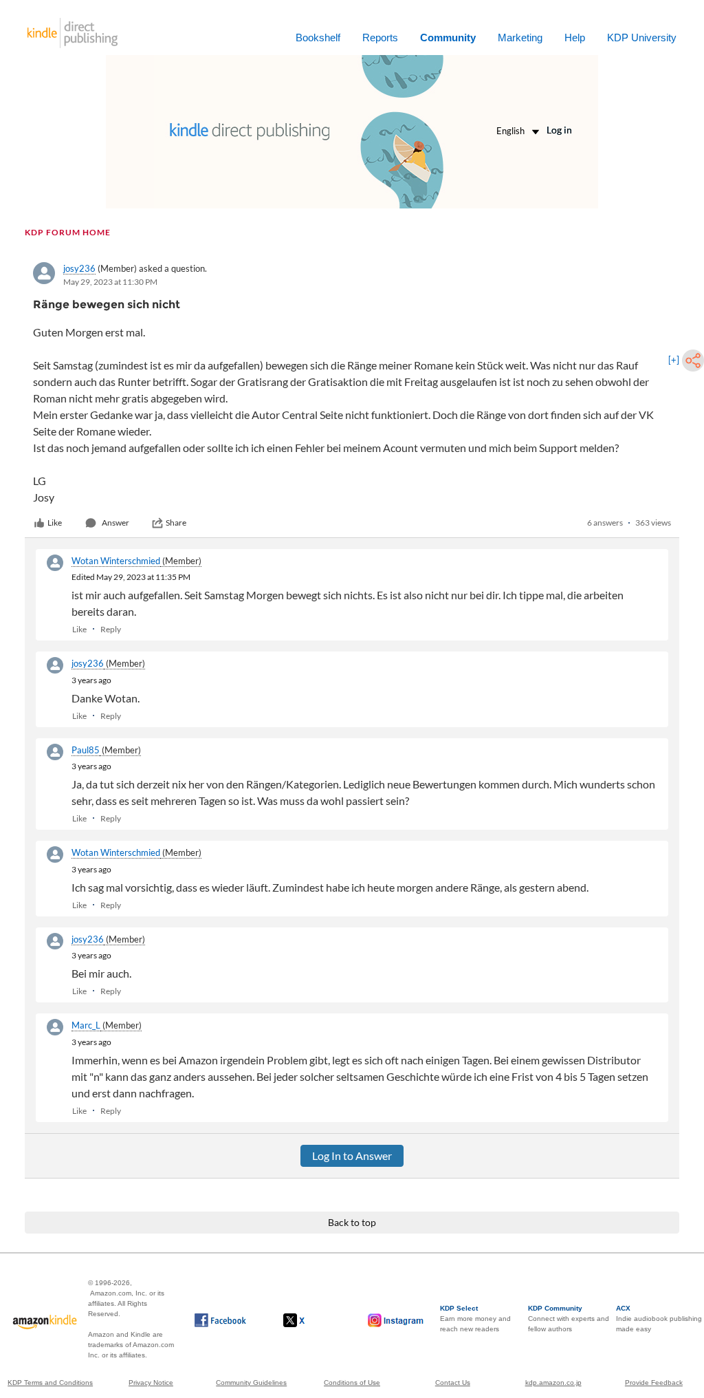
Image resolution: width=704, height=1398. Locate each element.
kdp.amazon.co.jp (553, 1382)
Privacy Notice (151, 1382)
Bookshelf (318, 37)
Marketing (520, 37)
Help (574, 37)
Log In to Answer (352, 1155)
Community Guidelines (251, 1382)
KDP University (641, 37)
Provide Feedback (654, 1382)
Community (448, 37)
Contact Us (452, 1382)
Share (176, 522)
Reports (380, 37)
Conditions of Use (352, 1382)
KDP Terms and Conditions (50, 1382)
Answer (115, 522)
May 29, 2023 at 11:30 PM (110, 282)
